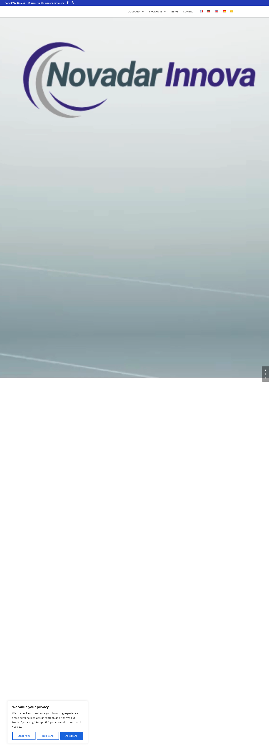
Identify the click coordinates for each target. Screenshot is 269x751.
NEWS (174, 11)
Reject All (48, 735)
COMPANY (134, 11)
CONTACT (189, 11)
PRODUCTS (155, 11)
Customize (24, 735)
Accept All (72, 735)
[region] (47, 722)
